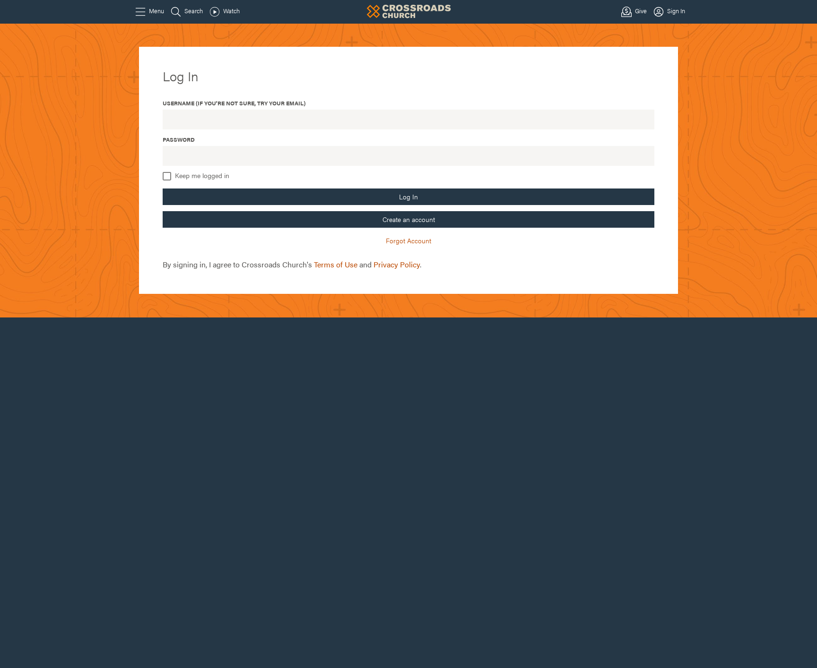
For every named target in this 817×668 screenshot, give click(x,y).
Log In (408, 196)
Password (179, 139)
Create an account (408, 219)
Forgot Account (408, 240)
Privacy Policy (397, 264)
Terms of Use (335, 264)
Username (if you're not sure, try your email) (234, 103)
